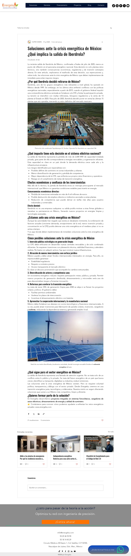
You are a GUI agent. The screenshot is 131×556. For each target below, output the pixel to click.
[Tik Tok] (113, 5)
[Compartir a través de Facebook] (29, 414)
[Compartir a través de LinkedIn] (39, 414)
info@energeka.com (65, 533)
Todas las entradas (23, 28)
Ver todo (111, 432)
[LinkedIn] (72, 551)
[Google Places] (62, 551)
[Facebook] (120, 5)
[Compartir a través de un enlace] (44, 414)
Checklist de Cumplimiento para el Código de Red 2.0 (97, 457)
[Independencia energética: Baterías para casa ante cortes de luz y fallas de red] (65, 444)
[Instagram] (117, 5)
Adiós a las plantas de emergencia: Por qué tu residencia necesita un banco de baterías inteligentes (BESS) (32, 457)
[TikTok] (59, 551)
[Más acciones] (102, 42)
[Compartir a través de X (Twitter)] (34, 414)
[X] (124, 5)
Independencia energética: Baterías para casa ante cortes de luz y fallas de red (65, 457)
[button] (111, 28)
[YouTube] (127, 5)
